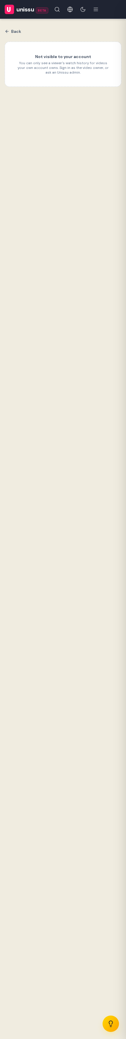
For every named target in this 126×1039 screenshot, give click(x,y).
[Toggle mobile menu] (96, 9)
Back (16, 31)
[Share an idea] (111, 1024)
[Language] (70, 9)
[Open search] (57, 9)
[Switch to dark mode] (83, 9)
